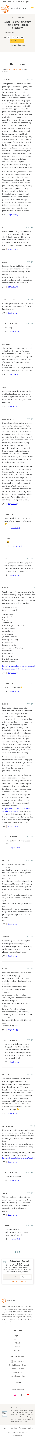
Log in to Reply (13, 215)
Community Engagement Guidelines (17, 1432)
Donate (18, 1383)
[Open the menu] (32, 8)
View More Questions (17, 45)
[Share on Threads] (13, 37)
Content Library (17, 1372)
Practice (18, 1346)
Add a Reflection (16, 41)
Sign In (27, 1)
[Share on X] (17, 37)
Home (4, 1)
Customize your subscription (17, 1281)
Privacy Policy (17, 1435)
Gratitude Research (17, 1368)
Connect (17, 1350)
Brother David (19, 1361)
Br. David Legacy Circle (17, 1365)
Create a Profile (16, 69)
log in (8, 69)
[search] (32, 1)
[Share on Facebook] (8, 37)
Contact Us (18, 1)
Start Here (17, 1339)
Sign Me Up (25, 1277)
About (10, 1)
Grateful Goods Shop (17, 1376)
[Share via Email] (22, 37)
